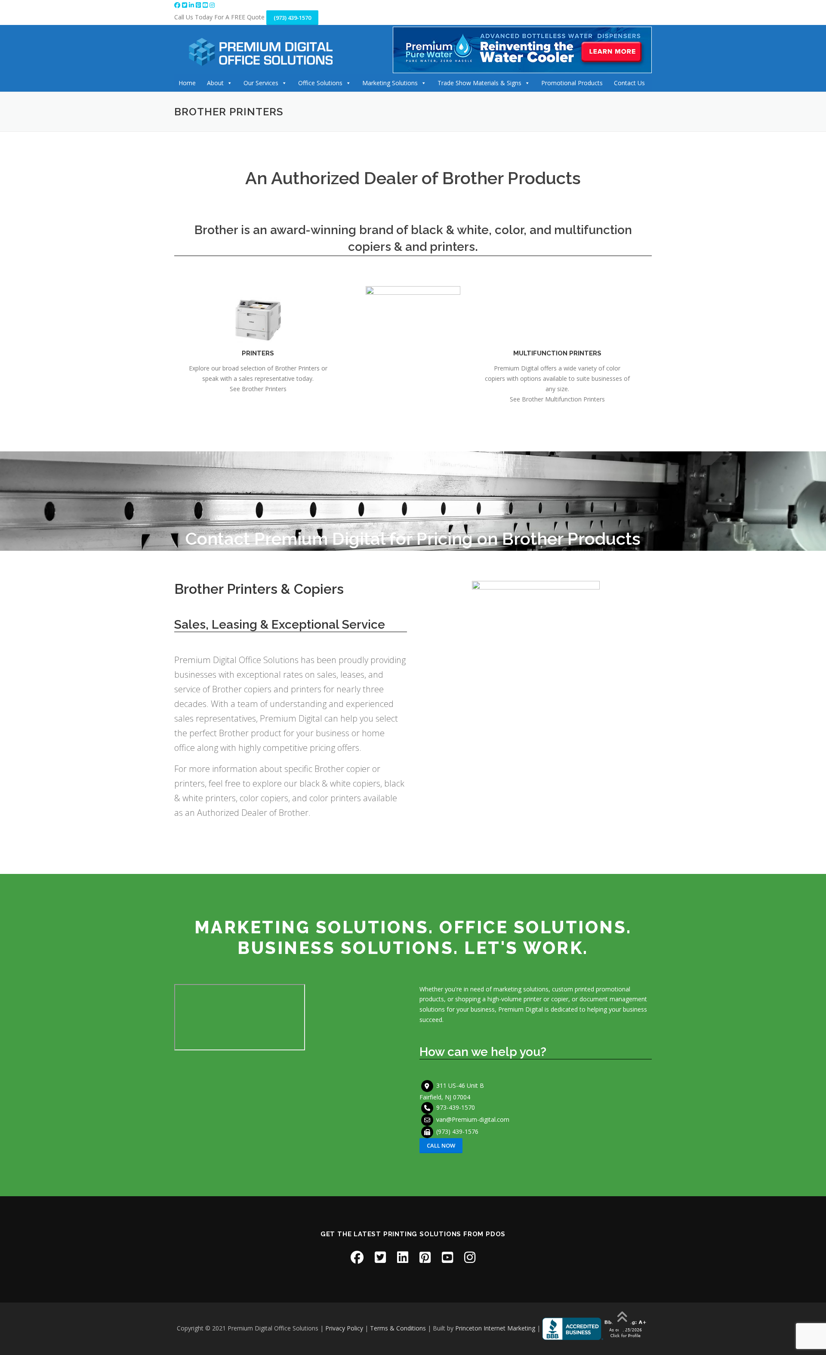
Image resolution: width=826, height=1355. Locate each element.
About (215, 83)
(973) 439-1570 (292, 18)
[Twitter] (185, 5)
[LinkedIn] (192, 5)
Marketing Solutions (390, 83)
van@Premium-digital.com (472, 1119)
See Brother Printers (258, 389)
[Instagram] (212, 5)
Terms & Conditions (398, 1328)
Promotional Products (572, 83)
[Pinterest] (199, 5)
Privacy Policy (344, 1328)
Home (187, 83)
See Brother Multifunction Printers (557, 399)
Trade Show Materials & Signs (479, 83)
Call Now (441, 1145)
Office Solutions (320, 83)
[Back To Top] (622, 1318)
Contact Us (629, 83)
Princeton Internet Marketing (495, 1328)
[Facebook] (178, 5)
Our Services (260, 83)
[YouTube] (206, 5)
